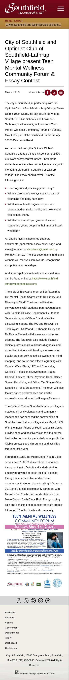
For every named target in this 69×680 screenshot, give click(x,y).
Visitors (9, 622)
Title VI (8, 637)
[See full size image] (34, 551)
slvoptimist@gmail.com (40, 249)
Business (10, 617)
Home (8, 20)
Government (11, 627)
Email (61, 93)
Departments (12, 632)
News (17, 20)
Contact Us (11, 648)
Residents (10, 612)
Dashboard (11, 642)
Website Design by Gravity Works (37, 673)
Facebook (48, 93)
